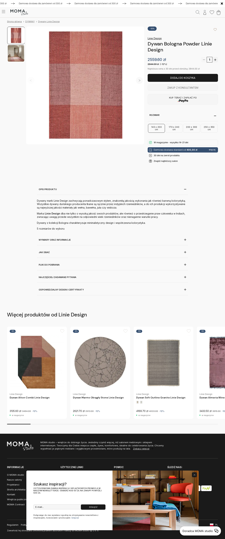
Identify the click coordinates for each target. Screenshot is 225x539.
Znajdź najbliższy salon (166, 161)
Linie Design (155, 38)
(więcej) (75, 518)
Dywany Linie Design (49, 21)
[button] (139, 80)
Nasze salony (14, 479)
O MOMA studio (15, 474)
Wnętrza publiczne (17, 499)
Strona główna (14, 21)
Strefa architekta (16, 489)
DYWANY (30, 21)
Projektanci (13, 484)
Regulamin (12, 524)
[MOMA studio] (19, 12)
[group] (37, 373)
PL (216, 524)
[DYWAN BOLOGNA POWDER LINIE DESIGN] (85, 85)
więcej (212, 149)
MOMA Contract (16, 504)
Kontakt (11, 494)
